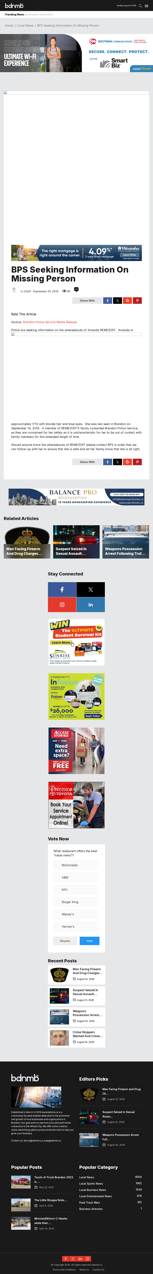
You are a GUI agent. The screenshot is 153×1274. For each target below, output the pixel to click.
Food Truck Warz (89, 1202)
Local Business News (92, 1189)
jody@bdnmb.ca (52, 1140)
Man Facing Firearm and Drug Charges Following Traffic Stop (87, 975)
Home (9, 25)
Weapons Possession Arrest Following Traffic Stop (86, 1017)
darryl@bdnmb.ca (33, 1140)
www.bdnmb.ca (50, 1112)
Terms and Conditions (64, 1269)
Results (65, 941)
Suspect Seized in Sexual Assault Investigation (85, 994)
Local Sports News (91, 1183)
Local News (25, 25)
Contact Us (98, 1269)
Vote (90, 941)
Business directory (91, 1208)
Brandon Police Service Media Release (50, 322)
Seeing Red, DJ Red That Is (40, 14)
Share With (87, 300)
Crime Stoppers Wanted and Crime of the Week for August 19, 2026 (86, 1038)
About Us (84, 1269)
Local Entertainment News (95, 1196)
